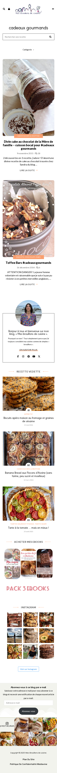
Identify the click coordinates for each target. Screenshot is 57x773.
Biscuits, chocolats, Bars (28, 257)
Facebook (18, 356)
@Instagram (7, 726)
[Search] (50, 37)
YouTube (33, 356)
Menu (53, 9)
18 (38, 153)
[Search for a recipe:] (28, 37)
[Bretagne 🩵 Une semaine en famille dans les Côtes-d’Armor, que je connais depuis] (14, 635)
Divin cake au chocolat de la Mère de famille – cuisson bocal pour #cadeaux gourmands (28, 145)
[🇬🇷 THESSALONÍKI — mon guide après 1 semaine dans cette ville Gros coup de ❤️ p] (30, 650)
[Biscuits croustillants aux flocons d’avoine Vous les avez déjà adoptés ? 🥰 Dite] (46, 650)
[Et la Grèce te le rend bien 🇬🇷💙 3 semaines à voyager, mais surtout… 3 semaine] (46, 635)
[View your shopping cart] (9, 9)
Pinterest (28, 356)
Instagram (23, 356)
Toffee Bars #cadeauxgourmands (28, 262)
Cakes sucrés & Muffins (28, 136)
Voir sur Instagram (28, 669)
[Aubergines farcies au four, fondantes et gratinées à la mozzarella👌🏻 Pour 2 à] (46, 619)
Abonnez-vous (28, 711)
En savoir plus (28, 349)
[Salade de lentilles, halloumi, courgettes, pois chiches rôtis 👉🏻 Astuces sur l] (14, 650)
